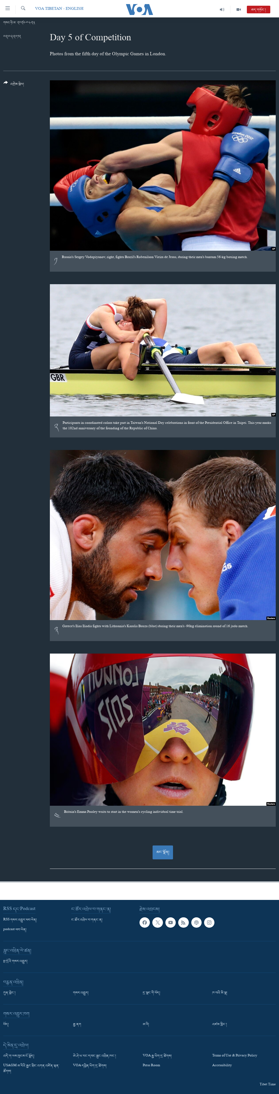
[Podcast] (196, 922)
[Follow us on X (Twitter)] (157, 922)
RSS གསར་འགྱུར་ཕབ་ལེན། (20, 920)
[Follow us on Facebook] (145, 922)
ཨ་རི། (146, 1024)
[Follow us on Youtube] (170, 922)
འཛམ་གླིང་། (219, 1024)
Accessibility (222, 1066)
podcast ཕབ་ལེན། (14, 930)
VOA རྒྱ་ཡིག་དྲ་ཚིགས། (157, 1056)
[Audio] (222, 9)
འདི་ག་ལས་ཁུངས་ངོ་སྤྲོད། (18, 1056)
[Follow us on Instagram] (209, 922)
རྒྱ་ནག (77, 1024)
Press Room (151, 1066)
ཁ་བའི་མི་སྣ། (219, 993)
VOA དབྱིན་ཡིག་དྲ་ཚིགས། (90, 1066)
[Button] (14, 85)
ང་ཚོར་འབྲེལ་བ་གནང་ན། (86, 920)
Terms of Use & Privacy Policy (234, 1056)
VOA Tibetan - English (59, 9)
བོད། (6, 1024)
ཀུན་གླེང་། (9, 993)
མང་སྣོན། (162, 852)
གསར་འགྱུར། (81, 993)
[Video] (239, 9)
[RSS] (183, 922)
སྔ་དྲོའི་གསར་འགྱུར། (15, 961)
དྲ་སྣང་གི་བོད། (151, 993)
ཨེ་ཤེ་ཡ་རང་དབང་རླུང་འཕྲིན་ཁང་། (94, 1056)
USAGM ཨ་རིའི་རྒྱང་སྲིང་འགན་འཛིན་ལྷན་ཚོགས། (31, 1068)
